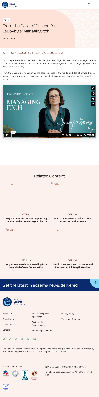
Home (5, 53)
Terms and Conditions (71, 319)
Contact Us (8, 324)
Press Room (8, 319)
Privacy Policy (67, 313)
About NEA (7, 313)
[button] (49, 285)
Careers (6, 330)
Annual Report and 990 (42, 330)
